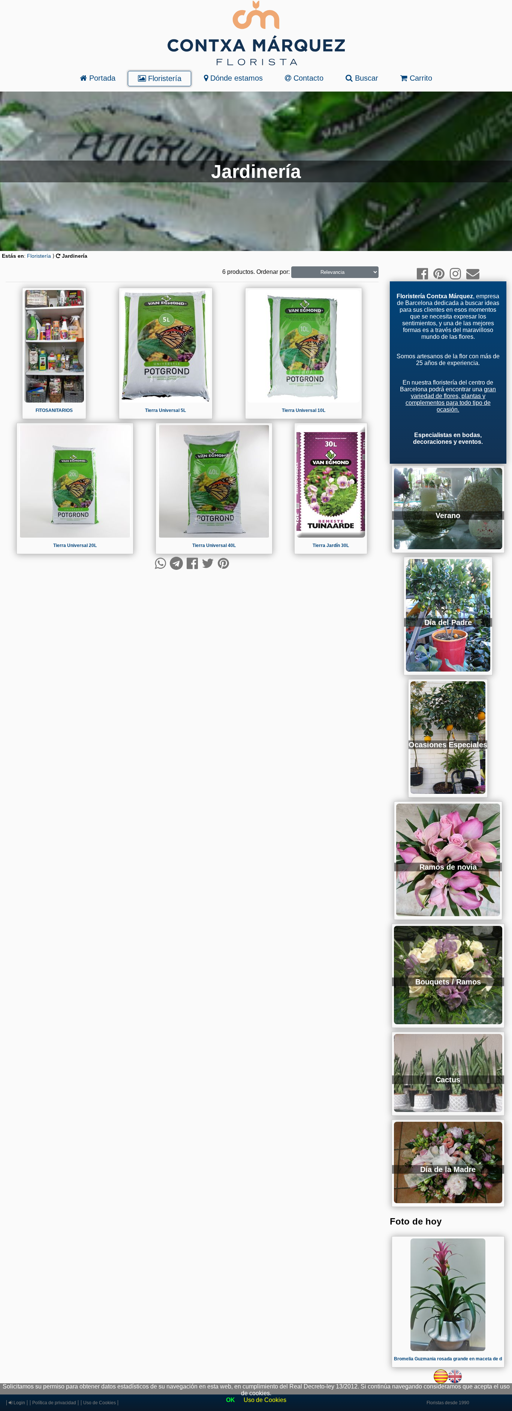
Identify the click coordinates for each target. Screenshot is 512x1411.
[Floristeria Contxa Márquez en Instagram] (455, 273)
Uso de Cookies (265, 1400)
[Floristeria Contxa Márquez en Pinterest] (439, 273)
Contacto (307, 78)
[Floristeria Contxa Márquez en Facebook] (422, 273)
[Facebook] (192, 563)
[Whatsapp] (160, 563)
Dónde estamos (235, 78)
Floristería (163, 78)
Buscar (365, 78)
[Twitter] (208, 563)
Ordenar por (272, 272)
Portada (101, 78)
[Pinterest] (223, 563)
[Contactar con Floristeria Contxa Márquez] (472, 273)
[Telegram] (176, 563)
